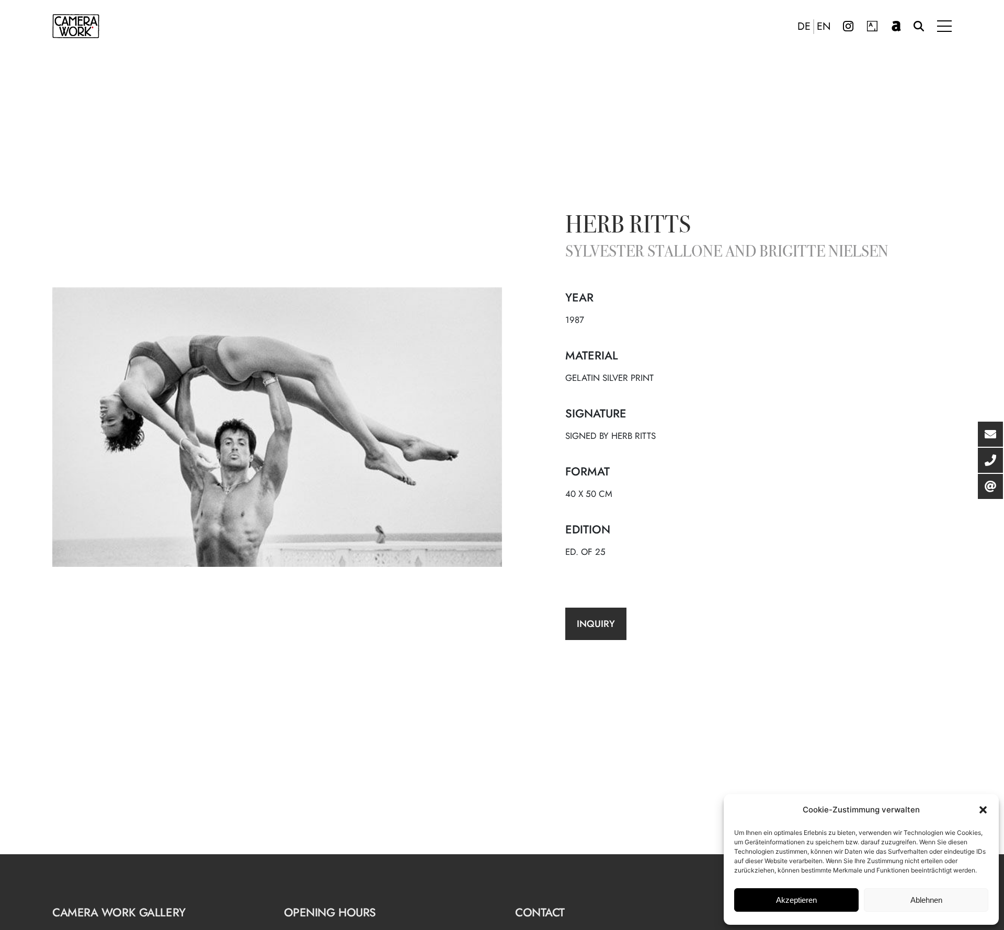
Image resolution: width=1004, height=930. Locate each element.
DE (804, 26)
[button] (983, 810)
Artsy (872, 26)
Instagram (848, 26)
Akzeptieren (796, 900)
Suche (919, 26)
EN (824, 26)
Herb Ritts (628, 227)
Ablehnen (926, 900)
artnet (896, 26)
